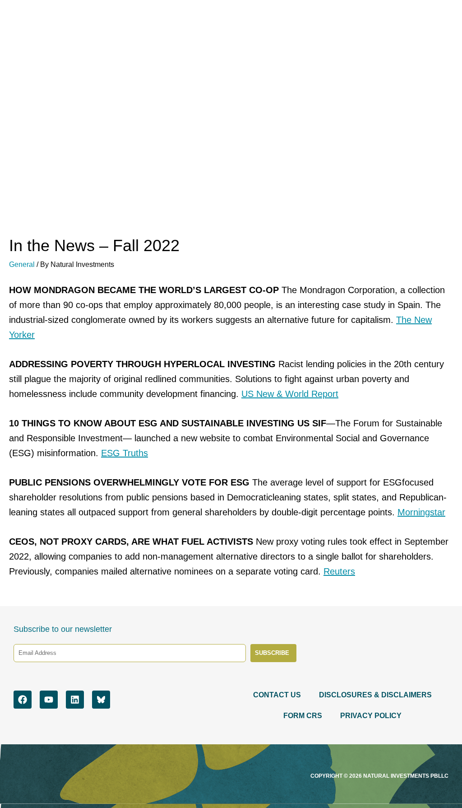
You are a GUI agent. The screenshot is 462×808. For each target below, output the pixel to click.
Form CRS (302, 715)
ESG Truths (124, 453)
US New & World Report (289, 394)
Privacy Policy (371, 715)
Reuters (339, 571)
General (22, 264)
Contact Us (277, 695)
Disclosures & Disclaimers (375, 695)
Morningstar (421, 512)
